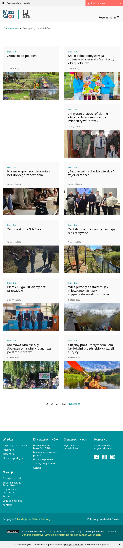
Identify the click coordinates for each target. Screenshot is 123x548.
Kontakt (7, 505)
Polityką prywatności (74, 544)
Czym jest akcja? (12, 478)
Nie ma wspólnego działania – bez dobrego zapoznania (28, 173)
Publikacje (9, 449)
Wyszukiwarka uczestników (72, 447)
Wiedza (8, 439)
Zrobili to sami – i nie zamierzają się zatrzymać (91, 231)
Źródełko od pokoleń (22, 56)
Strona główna (11, 28)
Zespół (6, 496)
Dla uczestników (45, 439)
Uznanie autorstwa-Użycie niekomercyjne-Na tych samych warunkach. (61, 534)
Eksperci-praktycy (13, 458)
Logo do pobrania (12, 500)
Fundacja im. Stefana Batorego (34, 519)
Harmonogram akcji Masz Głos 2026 (44, 447)
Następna (74, 403)
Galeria (37, 467)
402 (64, 403)
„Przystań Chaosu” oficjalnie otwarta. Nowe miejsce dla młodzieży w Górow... (88, 117)
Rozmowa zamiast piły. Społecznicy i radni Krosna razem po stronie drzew (30, 348)
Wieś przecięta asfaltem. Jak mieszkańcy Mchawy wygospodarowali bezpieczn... (89, 290)
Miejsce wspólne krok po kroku (45, 454)
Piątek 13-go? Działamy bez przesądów (26, 288)
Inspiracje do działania (15, 445)
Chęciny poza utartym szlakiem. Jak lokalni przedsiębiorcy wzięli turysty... (91, 348)
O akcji (8, 472)
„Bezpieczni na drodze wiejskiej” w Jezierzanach (91, 173)
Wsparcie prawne (43, 459)
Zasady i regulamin (44, 463)
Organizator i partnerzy (10, 491)
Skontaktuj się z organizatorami (103, 447)
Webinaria (9, 454)
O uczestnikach (75, 439)
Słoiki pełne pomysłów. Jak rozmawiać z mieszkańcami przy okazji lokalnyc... (91, 59)
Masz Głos (12, 51)
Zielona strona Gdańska (24, 229)
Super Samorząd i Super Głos (12, 484)
